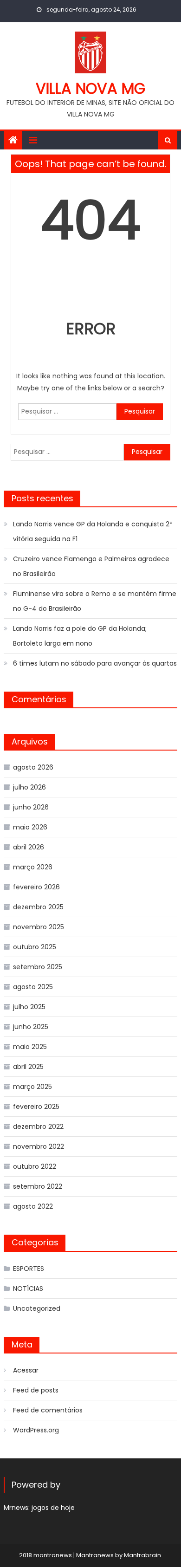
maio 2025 (30, 1046)
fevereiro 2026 (36, 887)
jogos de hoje (53, 1507)
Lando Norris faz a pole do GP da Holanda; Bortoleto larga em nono (80, 636)
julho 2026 (29, 787)
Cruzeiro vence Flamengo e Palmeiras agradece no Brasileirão (91, 566)
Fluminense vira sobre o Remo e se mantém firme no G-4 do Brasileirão (94, 601)
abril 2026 (28, 847)
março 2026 (32, 867)
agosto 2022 (33, 1206)
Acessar (26, 1370)
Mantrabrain (142, 1555)
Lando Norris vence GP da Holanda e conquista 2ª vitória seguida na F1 (93, 531)
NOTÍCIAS (28, 1288)
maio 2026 (30, 827)
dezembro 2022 (38, 1126)
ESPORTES (28, 1268)
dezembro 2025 (38, 907)
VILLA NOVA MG (90, 88)
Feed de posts (35, 1390)
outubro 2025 (34, 947)
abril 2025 (28, 1066)
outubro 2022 (34, 1166)
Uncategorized (36, 1308)
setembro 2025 (37, 966)
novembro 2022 (38, 1146)
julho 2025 (29, 1006)
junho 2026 (31, 807)
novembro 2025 (38, 927)
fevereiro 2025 (36, 1106)
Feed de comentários (48, 1410)
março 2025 (32, 1086)
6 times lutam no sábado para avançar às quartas (95, 663)
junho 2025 (30, 1026)
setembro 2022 (37, 1186)
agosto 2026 (33, 767)
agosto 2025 (33, 986)
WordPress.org (36, 1430)
